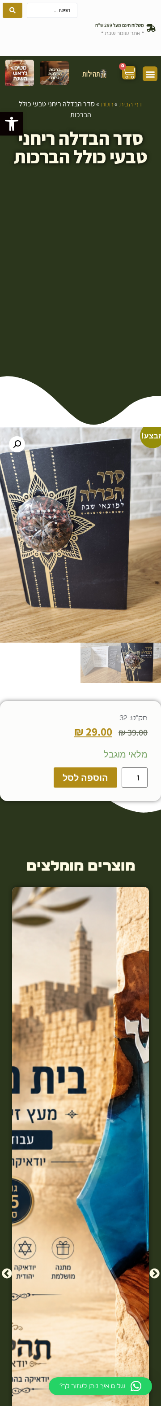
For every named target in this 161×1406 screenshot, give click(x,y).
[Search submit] (12, 10)
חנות (107, 104)
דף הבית (130, 104)
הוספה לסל (85, 777)
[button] (11, 124)
